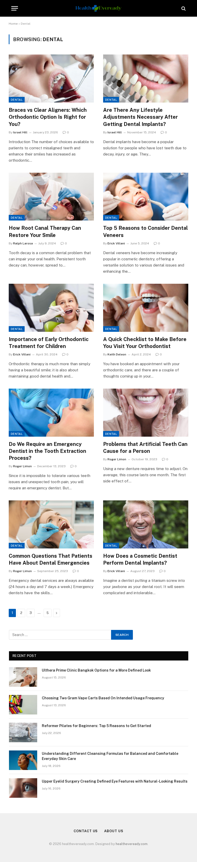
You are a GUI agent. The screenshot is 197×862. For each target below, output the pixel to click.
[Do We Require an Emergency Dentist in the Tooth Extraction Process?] (51, 413)
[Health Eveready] (98, 8)
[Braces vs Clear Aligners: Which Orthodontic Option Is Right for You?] (51, 78)
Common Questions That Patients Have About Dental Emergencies (50, 559)
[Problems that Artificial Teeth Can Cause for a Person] (145, 413)
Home (13, 23)
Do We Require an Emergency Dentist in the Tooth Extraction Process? (47, 451)
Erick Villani (116, 243)
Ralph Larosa (23, 243)
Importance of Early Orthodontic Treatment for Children (48, 342)
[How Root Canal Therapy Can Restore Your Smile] (51, 197)
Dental (17, 99)
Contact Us (86, 831)
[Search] (183, 8)
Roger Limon (22, 466)
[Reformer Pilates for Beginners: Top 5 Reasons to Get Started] (23, 732)
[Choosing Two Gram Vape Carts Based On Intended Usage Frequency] (23, 704)
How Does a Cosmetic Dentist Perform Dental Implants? (140, 559)
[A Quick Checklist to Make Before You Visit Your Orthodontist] (145, 308)
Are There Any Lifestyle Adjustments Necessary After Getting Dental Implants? (140, 117)
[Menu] (14, 8)
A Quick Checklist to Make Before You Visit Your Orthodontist (144, 342)
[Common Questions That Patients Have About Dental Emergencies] (51, 524)
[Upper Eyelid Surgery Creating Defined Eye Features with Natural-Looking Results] (23, 788)
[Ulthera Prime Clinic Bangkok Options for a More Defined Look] (23, 677)
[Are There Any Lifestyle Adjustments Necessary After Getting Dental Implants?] (145, 78)
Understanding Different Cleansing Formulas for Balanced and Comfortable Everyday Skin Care (110, 756)
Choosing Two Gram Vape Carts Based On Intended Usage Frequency (103, 698)
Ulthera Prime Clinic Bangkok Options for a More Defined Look (96, 670)
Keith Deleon (116, 354)
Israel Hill (20, 132)
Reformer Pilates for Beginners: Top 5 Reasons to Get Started (96, 726)
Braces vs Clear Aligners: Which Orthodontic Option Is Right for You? (48, 117)
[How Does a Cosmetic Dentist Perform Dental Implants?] (145, 524)
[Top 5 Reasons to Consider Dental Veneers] (145, 197)
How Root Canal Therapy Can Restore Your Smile (45, 231)
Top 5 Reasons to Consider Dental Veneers (145, 231)
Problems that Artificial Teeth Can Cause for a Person (145, 447)
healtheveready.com (131, 844)
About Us (113, 831)
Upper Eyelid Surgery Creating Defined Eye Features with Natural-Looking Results (115, 781)
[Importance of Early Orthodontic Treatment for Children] (51, 308)
